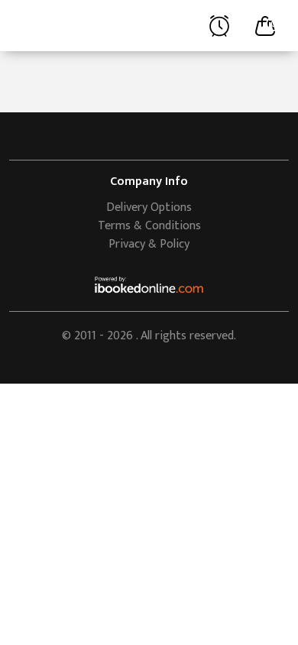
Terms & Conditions (149, 226)
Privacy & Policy (149, 244)
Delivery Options (149, 207)
